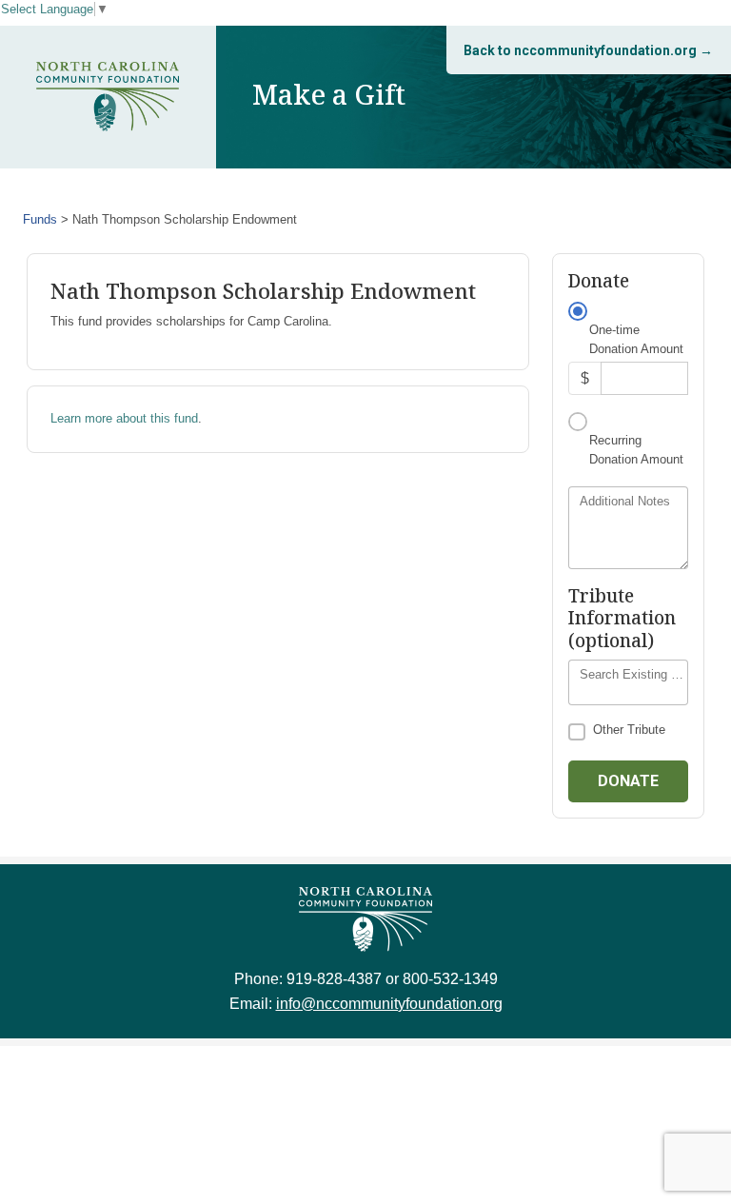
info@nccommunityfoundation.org (389, 1004)
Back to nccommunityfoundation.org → (588, 50)
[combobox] (628, 682)
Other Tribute (629, 729)
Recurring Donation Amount (636, 449)
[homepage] (107, 96)
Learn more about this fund (124, 418)
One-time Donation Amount (636, 339)
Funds (40, 219)
